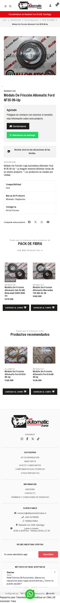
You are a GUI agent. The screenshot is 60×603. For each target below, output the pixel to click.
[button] (16, 308)
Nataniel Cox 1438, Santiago (31, 525)
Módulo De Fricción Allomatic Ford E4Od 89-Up (15, 374)
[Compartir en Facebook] (29, 222)
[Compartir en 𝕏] (36, 222)
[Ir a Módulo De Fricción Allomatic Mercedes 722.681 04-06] (44, 271)
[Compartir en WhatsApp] (42, 222)
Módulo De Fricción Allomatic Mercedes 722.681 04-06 (43, 290)
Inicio (5, 20)
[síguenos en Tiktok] (38, 439)
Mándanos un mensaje (23, 135)
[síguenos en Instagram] (22, 439)
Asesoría (30, 489)
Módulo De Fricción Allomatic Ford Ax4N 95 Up (43, 374)
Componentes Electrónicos (30, 469)
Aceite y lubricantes (30, 465)
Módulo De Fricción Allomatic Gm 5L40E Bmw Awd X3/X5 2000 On (15, 291)
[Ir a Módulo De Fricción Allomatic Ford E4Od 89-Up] (16, 355)
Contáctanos (19, 126)
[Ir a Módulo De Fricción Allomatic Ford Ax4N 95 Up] (44, 355)
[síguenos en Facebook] (27, 439)
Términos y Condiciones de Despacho (30, 497)
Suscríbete (48, 554)
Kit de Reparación (31, 20)
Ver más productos (28, 250)
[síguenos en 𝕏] (33, 439)
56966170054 (31, 521)
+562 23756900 (32, 517)
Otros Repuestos (30, 473)
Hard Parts (30, 461)
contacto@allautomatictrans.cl (31, 513)
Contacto (30, 493)
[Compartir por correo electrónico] (48, 222)
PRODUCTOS (16, 20)
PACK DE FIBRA (48, 20)
